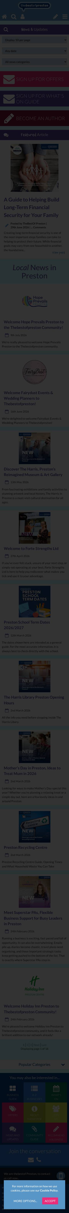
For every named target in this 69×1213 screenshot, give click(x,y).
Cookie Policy (49, 1190)
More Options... (25, 1201)
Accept (50, 1201)
